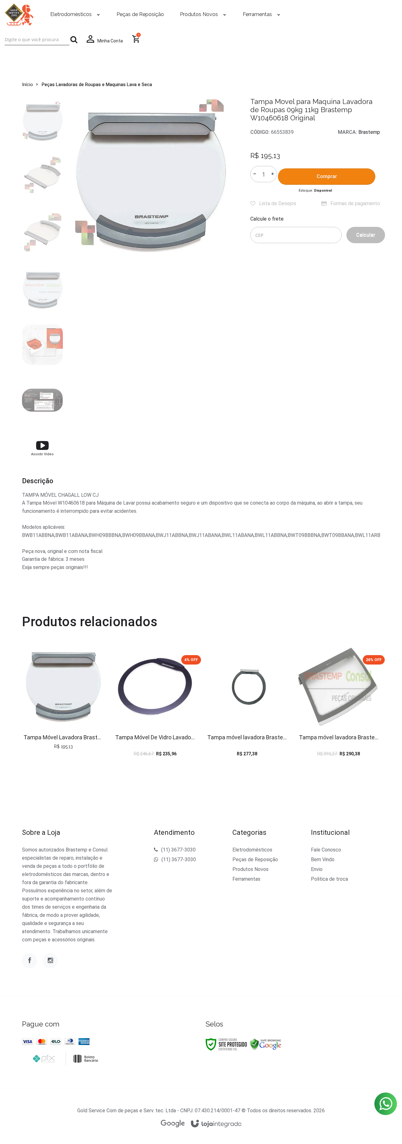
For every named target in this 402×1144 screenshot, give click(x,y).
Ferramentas (246, 879)
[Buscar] (73, 39)
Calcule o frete (267, 219)
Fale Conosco (326, 850)
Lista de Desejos (277, 203)
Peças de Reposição (255, 859)
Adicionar (77, 706)
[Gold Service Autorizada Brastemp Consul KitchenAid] (19, 14)
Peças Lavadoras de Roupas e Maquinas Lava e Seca (97, 84)
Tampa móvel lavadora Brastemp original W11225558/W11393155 (338, 737)
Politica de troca (329, 879)
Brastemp (369, 132)
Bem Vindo (322, 859)
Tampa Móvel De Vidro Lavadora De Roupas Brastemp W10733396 (155, 737)
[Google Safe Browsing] (265, 1044)
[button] (42, 447)
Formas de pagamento (354, 203)
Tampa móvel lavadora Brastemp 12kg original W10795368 (247, 737)
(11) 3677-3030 (178, 850)
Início (27, 84)
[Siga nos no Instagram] (50, 960)
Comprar (327, 176)
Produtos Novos (250, 869)
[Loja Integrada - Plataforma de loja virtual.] (216, 1124)
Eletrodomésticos (252, 850)
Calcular (365, 235)
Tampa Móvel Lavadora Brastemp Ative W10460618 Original (63, 737)
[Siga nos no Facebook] (29, 960)
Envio (317, 869)
